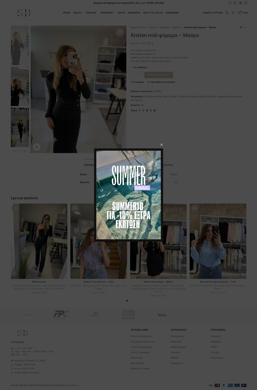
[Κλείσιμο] (161, 144)
